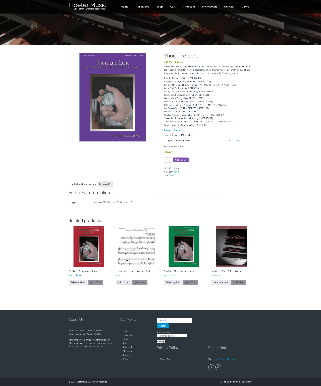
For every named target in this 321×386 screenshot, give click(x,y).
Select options (78, 282)
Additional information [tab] (84, 184)
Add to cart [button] (124, 282)
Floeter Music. (82, 381)
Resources (142, 6)
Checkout (189, 6)
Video (177, 130)
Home (124, 6)
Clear (238, 140)
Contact (229, 6)
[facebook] (211, 367)
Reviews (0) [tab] (104, 184)
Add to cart (180, 160)
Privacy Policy (166, 359)
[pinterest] (218, 367)
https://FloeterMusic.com (225, 359)
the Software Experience (241, 381)
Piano (176, 171)
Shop (159, 6)
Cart (173, 6)
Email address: (163, 332)
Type (170, 140)
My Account (209, 6)
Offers (245, 6)
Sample (168, 130)
